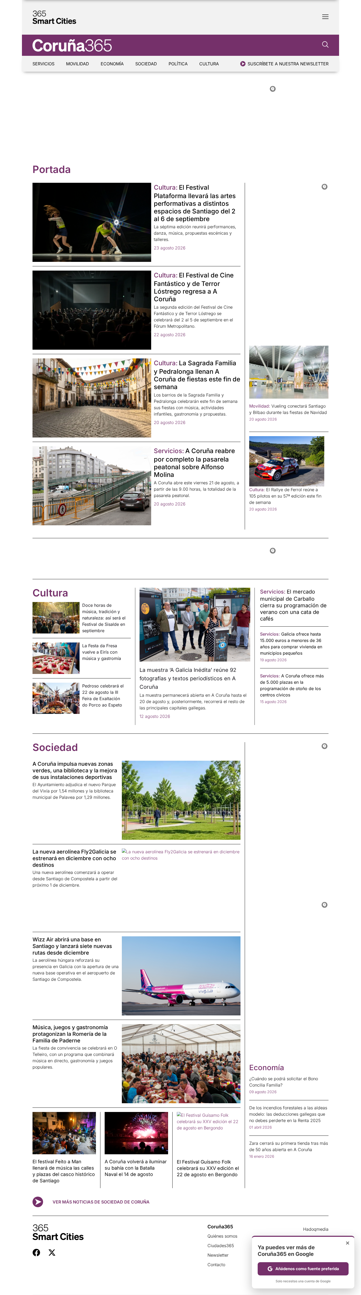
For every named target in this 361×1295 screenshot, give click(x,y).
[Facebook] (36, 1252)
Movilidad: (259, 406)
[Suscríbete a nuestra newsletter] (243, 63)
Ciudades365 (220, 1245)
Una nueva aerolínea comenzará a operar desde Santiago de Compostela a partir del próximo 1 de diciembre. (75, 879)
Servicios (43, 63)
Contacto (216, 1264)
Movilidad (77, 63)
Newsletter (218, 1255)
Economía (112, 63)
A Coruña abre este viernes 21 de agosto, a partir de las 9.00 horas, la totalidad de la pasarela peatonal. (196, 489)
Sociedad (146, 63)
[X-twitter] (52, 1252)
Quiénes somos (222, 1236)
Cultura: (166, 187)
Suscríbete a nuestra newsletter (288, 63)
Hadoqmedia (315, 1229)
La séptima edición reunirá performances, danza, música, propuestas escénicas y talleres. (195, 233)
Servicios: (169, 451)
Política (178, 63)
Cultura (209, 63)
